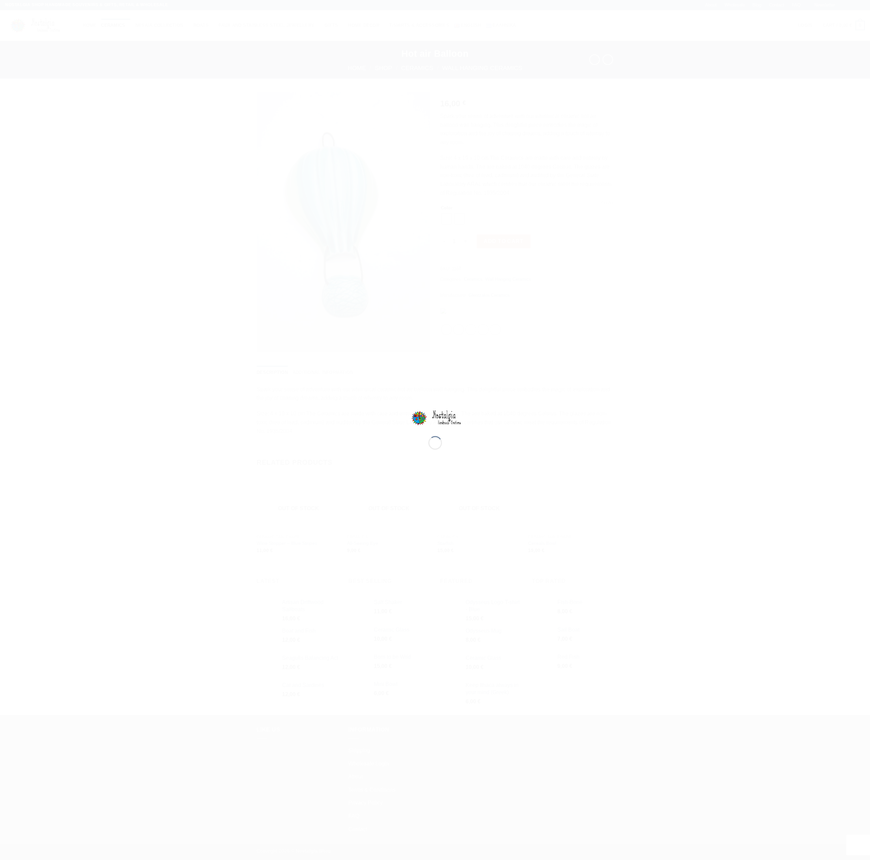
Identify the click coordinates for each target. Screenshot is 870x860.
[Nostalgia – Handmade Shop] (435, 417)
